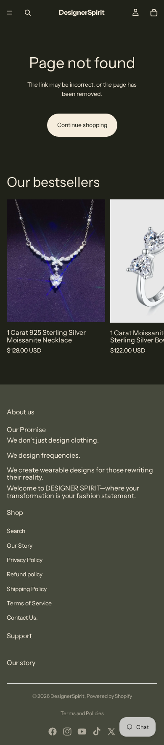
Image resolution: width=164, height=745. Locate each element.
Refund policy (24, 574)
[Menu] (9, 12)
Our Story (19, 545)
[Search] (28, 12)
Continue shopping (82, 125)
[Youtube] (82, 731)
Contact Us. (22, 617)
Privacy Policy (24, 560)
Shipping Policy (27, 589)
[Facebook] (53, 731)
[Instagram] (67, 731)
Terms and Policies (82, 713)
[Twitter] (111, 731)
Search (16, 531)
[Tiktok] (97, 731)
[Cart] (154, 12)
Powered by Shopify (109, 696)
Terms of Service (29, 603)
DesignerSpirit (67, 696)
